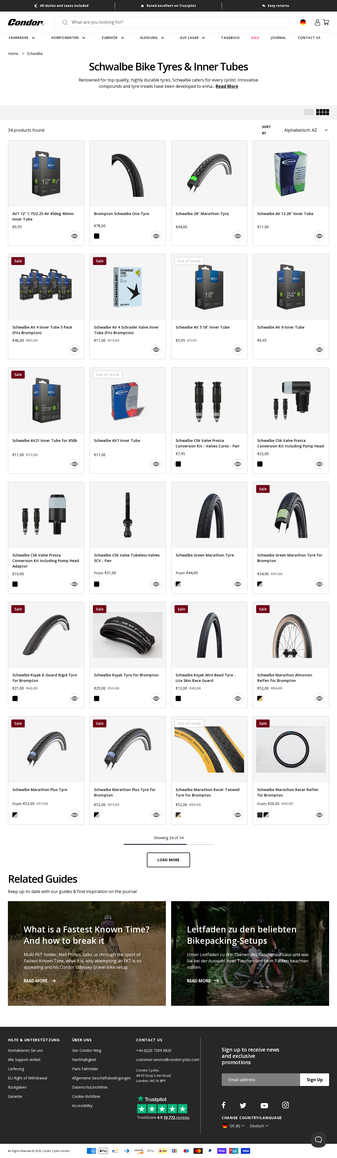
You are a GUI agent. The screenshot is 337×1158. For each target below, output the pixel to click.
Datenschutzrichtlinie (90, 1087)
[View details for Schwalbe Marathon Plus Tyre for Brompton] (128, 770)
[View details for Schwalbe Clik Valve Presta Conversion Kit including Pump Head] (291, 420)
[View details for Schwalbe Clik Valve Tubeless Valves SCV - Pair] (128, 537)
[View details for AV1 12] (46, 193)
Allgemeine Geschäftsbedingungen (101, 1077)
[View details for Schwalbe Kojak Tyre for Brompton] (128, 655)
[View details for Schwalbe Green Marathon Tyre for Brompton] (291, 537)
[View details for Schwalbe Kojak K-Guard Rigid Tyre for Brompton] (46, 655)
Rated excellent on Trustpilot (171, 5)
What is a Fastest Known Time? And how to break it (87, 935)
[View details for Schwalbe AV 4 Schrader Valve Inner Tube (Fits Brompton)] (128, 306)
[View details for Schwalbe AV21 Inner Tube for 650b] (46, 420)
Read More (227, 86)
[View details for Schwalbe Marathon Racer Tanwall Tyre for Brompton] (209, 770)
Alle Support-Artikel (24, 1059)
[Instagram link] (285, 1107)
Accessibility (82, 1105)
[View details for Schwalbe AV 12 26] (291, 193)
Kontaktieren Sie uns (25, 1050)
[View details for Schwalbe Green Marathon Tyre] (209, 537)
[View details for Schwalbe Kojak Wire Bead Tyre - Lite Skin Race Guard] (209, 655)
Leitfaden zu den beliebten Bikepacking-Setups (242, 935)
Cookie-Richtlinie (86, 1096)
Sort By (266, 130)
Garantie (15, 1096)
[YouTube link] (265, 1107)
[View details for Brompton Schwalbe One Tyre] (128, 193)
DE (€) (235, 1125)
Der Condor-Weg (86, 1050)
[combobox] (176, 22)
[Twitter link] (243, 1107)
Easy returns (278, 5)
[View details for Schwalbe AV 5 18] (209, 306)
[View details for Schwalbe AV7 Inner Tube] (128, 420)
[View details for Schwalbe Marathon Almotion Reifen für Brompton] (291, 655)
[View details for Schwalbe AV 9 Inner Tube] (291, 306)
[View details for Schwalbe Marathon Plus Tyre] (46, 770)
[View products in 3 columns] (309, 112)
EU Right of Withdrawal (27, 1077)
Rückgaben (17, 1087)
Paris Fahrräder (85, 1068)
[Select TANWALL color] (259, 698)
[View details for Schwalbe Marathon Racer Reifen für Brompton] (291, 770)
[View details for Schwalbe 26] (209, 193)
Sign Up (315, 1080)
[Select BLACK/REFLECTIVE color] (178, 584)
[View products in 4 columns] (322, 112)
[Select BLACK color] (96, 236)
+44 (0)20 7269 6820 (153, 1050)
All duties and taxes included (64, 5)
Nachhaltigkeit (84, 1059)
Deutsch (257, 1125)
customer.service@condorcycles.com (167, 1059)
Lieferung (16, 1068)
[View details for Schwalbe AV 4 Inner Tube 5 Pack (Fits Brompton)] (46, 306)
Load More (168, 859)
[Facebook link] (224, 1107)
